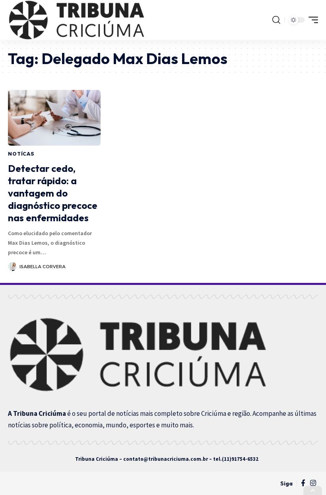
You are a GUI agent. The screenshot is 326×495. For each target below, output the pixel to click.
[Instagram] (313, 483)
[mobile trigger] (311, 20)
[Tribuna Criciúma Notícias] (76, 20)
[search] (276, 20)
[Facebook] (303, 483)
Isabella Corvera (42, 266)
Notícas (21, 154)
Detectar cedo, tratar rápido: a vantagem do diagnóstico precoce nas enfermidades (52, 193)
